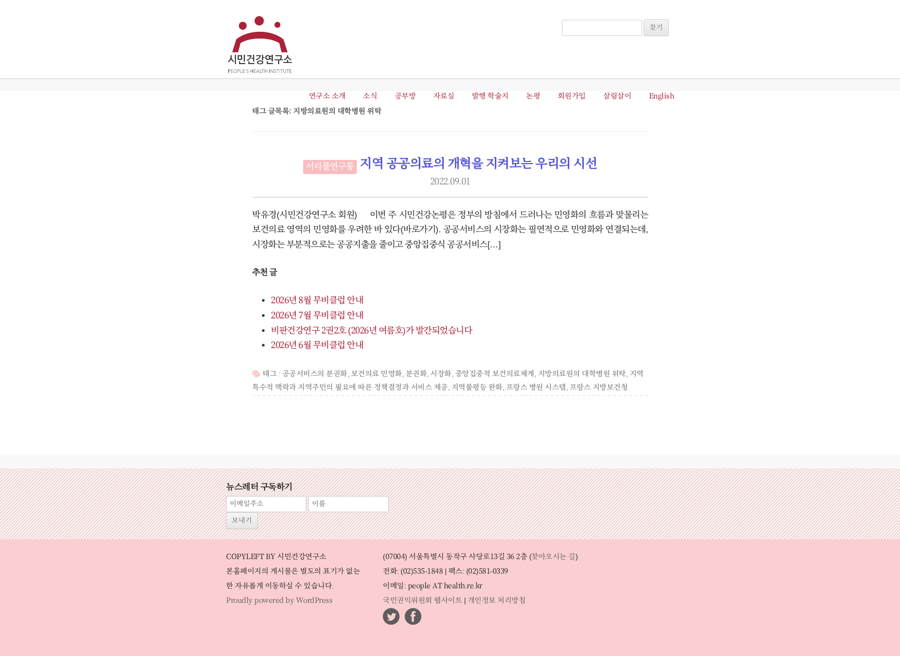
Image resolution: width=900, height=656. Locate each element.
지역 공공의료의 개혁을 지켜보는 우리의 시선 (478, 164)
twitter (391, 616)
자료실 (444, 96)
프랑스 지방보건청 (599, 387)
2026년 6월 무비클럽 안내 (317, 345)
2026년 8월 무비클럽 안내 (317, 300)
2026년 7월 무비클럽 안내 (317, 316)
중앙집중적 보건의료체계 (494, 374)
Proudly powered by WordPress (279, 601)
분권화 (416, 374)
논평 (533, 96)
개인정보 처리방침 (497, 601)
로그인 (577, 14)
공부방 (405, 96)
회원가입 (572, 96)
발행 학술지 (490, 96)
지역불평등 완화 (477, 387)
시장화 (441, 374)
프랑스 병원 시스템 (536, 387)
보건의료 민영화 (376, 374)
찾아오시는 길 (553, 557)
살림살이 (617, 96)
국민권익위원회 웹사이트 (422, 601)
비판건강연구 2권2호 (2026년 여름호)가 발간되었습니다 (371, 331)
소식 (370, 96)
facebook (413, 616)
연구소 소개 (327, 96)
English (661, 96)
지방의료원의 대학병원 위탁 (582, 374)
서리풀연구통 (330, 167)
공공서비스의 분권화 (314, 374)
